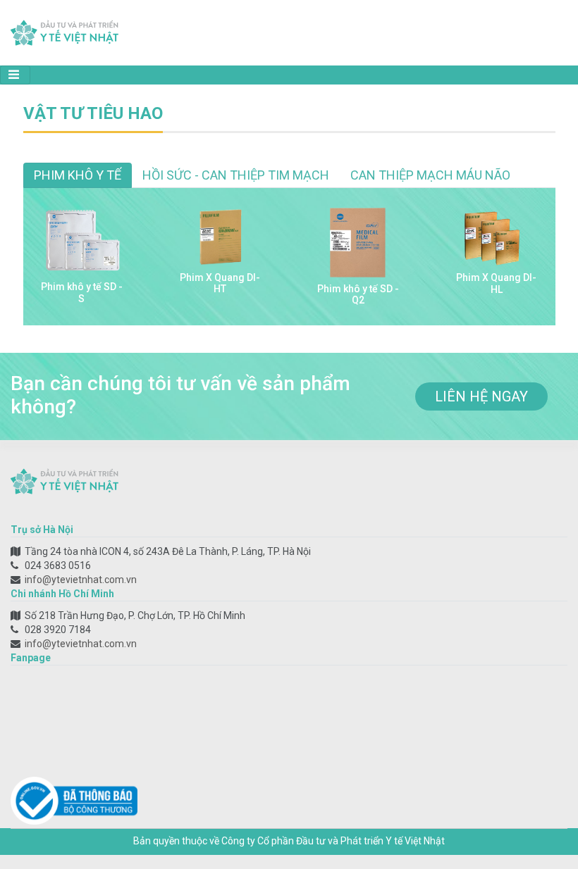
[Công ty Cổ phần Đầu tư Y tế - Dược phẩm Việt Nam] (64, 31)
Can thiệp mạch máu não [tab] (430, 175)
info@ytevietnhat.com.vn (81, 579)
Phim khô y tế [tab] (77, 175)
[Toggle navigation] (15, 75)
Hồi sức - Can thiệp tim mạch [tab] (235, 175)
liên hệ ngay (481, 396)
